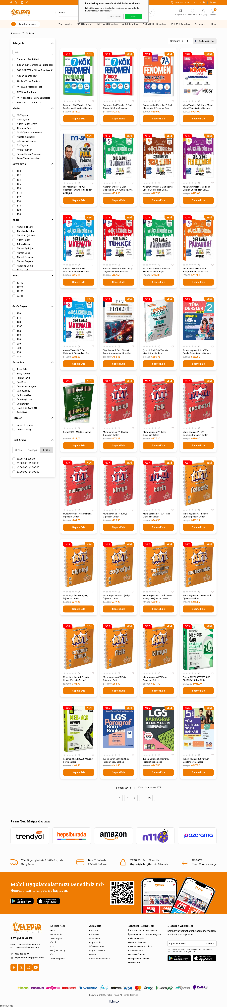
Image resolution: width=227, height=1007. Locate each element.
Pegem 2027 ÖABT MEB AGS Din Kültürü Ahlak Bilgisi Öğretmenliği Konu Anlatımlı (196, 679)
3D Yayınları (23, 115)
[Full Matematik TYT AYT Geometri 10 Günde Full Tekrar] (78, 157)
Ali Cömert (22, 270)
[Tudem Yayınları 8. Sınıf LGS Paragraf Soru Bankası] (118, 729)
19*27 (20, 291)
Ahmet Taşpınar (25, 261)
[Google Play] (179, 958)
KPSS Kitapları (85, 24)
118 (19, 205)
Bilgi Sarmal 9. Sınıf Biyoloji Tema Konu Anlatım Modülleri (117, 351)
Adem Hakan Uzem (27, 124)
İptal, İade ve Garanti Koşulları (142, 930)
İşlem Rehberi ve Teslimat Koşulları (144, 934)
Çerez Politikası (135, 950)
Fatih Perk (22, 412)
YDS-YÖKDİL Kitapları (154, 24)
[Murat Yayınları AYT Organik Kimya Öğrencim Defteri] (78, 647)
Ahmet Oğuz (23, 253)
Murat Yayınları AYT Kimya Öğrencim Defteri (155, 678)
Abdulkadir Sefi (25, 227)
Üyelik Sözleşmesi (137, 942)
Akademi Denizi (25, 128)
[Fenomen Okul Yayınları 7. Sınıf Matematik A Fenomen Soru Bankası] (158, 75)
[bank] (113, 987)
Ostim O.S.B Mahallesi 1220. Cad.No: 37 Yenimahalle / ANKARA (26, 946)
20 (149, 798)
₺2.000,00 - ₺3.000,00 (28, 467)
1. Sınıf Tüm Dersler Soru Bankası (35, 65)
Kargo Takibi (95, 942)
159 (19, 335)
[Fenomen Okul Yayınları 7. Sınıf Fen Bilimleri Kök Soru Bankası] (78, 75)
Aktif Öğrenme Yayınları (29, 132)
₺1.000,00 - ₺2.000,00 (28, 463)
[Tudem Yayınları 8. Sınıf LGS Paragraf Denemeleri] (158, 729)
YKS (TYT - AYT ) (57, 950)
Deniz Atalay (23, 391)
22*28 (20, 295)
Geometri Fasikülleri (28, 59)
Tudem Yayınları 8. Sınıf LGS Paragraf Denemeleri (156, 760)
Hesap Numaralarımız (99, 958)
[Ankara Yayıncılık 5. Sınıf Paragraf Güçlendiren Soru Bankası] (198, 238)
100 (19, 171)
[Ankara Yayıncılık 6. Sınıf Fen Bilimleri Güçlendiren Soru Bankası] (198, 157)
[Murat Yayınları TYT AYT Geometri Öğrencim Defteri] (198, 402)
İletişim (213, 2)
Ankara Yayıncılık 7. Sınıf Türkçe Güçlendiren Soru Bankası (118, 270)
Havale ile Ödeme (136, 954)
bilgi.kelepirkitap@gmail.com (29, 957)
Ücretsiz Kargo (24, 429)
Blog (214, 24)
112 (19, 197)
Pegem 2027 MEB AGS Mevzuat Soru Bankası (78, 760)
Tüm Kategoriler (57, 958)
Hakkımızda (199, 2)
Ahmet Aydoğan (25, 248)
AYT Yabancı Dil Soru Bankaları (33, 98)
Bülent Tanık (23, 378)
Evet (133, 16)
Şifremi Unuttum (97, 946)
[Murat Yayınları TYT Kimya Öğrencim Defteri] (118, 483)
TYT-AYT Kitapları (180, 24)
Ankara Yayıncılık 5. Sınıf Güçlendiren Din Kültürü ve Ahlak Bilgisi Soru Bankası (118, 188)
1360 (19, 326)
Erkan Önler (23, 404)
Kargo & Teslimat (97, 950)
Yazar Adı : (18, 362)
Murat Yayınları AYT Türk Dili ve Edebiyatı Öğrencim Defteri (157, 597)
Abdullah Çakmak (26, 235)
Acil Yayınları (23, 119)
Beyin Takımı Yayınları (28, 158)
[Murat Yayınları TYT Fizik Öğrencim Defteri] (158, 402)
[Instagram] (28, 967)
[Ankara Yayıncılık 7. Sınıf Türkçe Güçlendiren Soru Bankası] (118, 238)
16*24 (20, 287)
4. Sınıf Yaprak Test (27, 76)
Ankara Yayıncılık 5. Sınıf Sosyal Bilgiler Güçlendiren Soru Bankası (158, 188)
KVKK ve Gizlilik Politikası (140, 946)
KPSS (52, 930)
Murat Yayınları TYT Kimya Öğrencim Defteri (115, 515)
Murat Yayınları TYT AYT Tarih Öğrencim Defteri (156, 515)
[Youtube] (35, 967)
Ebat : (15, 275)
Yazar (15, 219)
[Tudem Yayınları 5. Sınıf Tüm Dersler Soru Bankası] (198, 729)
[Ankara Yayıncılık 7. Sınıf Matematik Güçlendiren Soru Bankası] (78, 238)
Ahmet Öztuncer (25, 257)
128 (19, 214)
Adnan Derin (23, 244)
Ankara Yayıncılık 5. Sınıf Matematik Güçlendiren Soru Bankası (76, 352)
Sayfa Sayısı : (20, 306)
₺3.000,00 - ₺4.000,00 (28, 471)
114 (19, 201)
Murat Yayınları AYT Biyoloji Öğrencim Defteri (76, 597)
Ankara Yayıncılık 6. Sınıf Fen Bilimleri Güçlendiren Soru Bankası (196, 188)
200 (19, 343)
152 (19, 330)
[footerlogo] (26, 927)
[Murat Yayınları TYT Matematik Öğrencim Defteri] (78, 483)
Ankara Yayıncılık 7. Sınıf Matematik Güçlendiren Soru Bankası (76, 270)
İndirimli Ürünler (25, 425)
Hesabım (93, 930)
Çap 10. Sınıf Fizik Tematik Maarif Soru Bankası (155, 351)
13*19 (20, 282)
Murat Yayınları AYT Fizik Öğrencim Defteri (114, 678)
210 (19, 352)
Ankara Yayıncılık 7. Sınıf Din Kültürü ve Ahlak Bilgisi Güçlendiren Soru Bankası (156, 270)
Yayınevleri (201, 24)
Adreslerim (94, 934)
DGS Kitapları (56, 938)
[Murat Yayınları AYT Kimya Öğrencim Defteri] (158, 647)
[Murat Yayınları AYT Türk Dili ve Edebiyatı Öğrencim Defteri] (158, 565)
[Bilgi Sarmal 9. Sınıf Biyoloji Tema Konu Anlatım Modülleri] (118, 320)
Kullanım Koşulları (136, 938)
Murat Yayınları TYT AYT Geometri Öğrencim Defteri (195, 433)
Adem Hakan (23, 240)
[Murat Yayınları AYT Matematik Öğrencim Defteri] (198, 565)
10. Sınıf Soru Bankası (29, 81)
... (142, 798)
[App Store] (204, 958)
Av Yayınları (23, 145)
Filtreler (17, 417)
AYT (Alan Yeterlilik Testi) (30, 87)
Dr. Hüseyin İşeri (25, 399)
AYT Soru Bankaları (27, 92)
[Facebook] (13, 967)
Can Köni (21, 382)
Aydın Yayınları (24, 150)
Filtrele (46, 450)
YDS (52, 946)
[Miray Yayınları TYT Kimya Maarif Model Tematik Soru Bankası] (198, 75)
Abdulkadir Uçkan (26, 231)
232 (19, 356)
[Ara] (151, 12)
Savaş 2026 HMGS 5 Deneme (77, 432)
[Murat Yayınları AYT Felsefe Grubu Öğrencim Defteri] (198, 483)
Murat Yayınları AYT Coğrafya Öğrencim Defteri (116, 597)
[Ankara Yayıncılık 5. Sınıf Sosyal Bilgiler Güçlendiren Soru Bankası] (158, 157)
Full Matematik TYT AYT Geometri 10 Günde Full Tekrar (77, 188)
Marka (16, 108)
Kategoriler (18, 43)
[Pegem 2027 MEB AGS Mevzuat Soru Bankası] (78, 729)
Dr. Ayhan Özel (24, 395)
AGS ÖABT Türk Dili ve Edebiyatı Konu (35, 70)
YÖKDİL (53, 942)
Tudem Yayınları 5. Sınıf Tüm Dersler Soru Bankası (196, 760)
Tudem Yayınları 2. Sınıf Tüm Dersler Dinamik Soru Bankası (197, 351)
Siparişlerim (94, 938)
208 (19, 348)
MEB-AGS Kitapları (107, 24)
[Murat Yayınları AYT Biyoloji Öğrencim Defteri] (78, 565)
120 (19, 210)
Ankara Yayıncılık (26, 137)
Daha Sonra (115, 16)
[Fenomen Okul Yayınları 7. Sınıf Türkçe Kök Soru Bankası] (118, 75)
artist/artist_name (26, 141)
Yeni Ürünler (65, 24)
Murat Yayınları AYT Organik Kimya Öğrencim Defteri (76, 678)
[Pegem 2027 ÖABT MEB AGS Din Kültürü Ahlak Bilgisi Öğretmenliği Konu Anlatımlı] (198, 647)
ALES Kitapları (130, 24)
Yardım (92, 954)
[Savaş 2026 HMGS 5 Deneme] (78, 402)
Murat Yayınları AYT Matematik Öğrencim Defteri (197, 597)
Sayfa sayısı (19, 163)
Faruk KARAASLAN (27, 408)
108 (19, 188)
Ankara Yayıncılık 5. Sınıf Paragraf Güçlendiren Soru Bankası (195, 270)
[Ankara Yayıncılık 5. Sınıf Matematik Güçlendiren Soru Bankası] (78, 320)
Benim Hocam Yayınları (29, 154)
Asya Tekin (22, 369)
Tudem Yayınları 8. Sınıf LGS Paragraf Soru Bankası (116, 760)
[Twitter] (21, 967)
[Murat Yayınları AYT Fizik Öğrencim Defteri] (118, 647)
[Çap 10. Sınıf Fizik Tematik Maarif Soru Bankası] (158, 320)
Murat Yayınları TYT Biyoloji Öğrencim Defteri (115, 433)
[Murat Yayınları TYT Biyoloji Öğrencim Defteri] (118, 402)
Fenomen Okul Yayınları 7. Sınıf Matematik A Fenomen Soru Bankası (157, 107)
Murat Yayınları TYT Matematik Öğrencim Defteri (77, 515)
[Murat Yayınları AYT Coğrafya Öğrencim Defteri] (118, 565)
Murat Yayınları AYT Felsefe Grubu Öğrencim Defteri (195, 515)
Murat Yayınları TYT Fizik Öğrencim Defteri (154, 433)
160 (19, 339)
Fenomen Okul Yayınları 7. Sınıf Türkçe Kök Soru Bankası (117, 106)
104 (19, 179)
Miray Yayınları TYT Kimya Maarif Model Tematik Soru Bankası (198, 106)
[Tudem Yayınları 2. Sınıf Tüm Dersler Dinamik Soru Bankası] (198, 320)
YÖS (52, 954)
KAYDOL (210, 943)
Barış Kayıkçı (23, 373)
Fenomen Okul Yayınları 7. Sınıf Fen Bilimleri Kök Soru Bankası (77, 106)
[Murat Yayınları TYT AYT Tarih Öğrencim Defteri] (158, 483)
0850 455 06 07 (21, 954)
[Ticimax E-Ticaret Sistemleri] (113, 1002)
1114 (19, 192)
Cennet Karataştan (27, 386)
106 (19, 184)
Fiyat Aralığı (19, 440)
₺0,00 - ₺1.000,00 (26, 458)
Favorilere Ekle (93, 101)
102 (19, 175)
